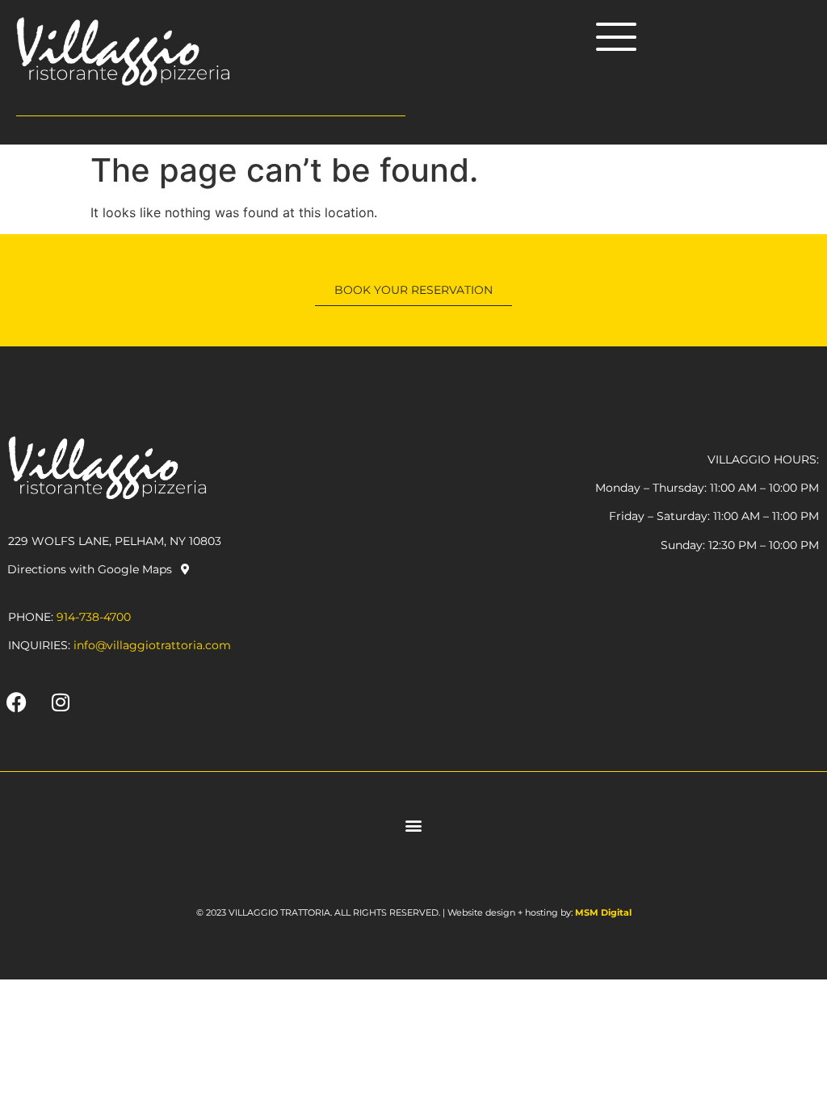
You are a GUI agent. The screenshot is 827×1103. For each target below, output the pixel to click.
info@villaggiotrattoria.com (152, 645)
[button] (414, 825)
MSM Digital (603, 912)
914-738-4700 (94, 617)
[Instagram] (60, 702)
